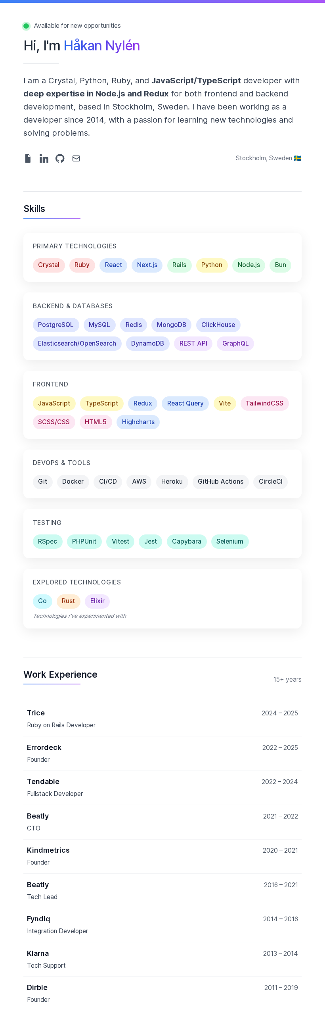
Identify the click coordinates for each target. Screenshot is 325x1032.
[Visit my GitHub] (60, 158)
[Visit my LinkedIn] (44, 158)
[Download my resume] (27, 158)
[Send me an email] (76, 158)
